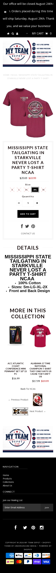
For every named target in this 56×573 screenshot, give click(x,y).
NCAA (14, 75)
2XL (35, 189)
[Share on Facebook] (22, 226)
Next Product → (38, 411)
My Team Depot (32, 542)
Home (6, 75)
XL (26, 189)
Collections (8, 481)
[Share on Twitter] (27, 226)
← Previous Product (18, 399)
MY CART (41, 33)
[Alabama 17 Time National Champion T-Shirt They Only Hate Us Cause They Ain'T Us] (40, 346)
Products (7, 478)
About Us (7, 485)
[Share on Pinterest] (33, 226)
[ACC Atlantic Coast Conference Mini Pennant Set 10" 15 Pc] (15, 346)
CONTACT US (28, 233)
